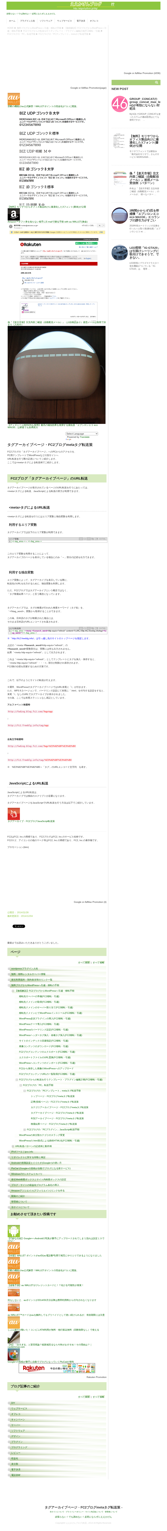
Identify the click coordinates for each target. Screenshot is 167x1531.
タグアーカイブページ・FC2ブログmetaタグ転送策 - (83, 1507)
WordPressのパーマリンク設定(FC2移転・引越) (43, 1029)
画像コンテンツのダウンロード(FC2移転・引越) (43, 1046)
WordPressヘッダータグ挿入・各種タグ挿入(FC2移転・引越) (50, 1035)
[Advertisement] (56, 61)
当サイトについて (20, 1207)
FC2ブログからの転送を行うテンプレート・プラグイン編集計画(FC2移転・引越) (61, 31)
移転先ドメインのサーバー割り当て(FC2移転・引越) (46, 1007)
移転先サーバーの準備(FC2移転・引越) (39, 996)
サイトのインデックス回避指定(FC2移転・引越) (43, 1040)
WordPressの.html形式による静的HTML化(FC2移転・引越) (49, 1140)
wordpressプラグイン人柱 (24, 968)
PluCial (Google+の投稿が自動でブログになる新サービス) (41, 1168)
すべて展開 (84, 962)
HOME (10, 28)
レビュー (15, 1453)
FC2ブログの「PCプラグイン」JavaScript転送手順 (53, 1129)
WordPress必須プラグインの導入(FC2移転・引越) (45, 1018)
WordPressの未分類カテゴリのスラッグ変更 (42, 1135)
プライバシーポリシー (75, 1512)
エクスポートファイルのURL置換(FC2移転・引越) (45, 1057)
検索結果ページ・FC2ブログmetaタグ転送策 (54, 1124)
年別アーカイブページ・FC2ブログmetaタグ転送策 (57, 1118)
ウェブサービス (64, 21)
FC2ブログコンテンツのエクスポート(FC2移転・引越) (47, 1051)
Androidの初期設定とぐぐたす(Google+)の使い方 (36, 1162)
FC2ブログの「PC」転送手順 (21, 34)
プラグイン (17, 1441)
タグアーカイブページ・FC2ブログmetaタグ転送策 (57, 1113)
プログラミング (19, 1447)
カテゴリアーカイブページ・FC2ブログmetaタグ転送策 (59, 1107)
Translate (85, 437)
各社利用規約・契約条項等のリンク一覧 (31, 979)
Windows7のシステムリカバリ (26, 1174)
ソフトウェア (46, 21)
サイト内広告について (94, 1512)
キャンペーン (18, 1419)
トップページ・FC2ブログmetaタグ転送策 (53, 1096)
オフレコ (94, 21)
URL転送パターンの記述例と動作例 (33, 1146)
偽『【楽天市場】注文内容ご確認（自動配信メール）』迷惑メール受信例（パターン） (144, 178)
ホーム (12, 21)
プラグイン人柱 (27, 21)
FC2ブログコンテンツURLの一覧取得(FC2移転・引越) (47, 1074)
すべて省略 (98, 962)
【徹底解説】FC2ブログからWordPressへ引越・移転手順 (44, 990)
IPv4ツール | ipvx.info (22, 1151)
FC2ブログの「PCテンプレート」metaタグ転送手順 (63, 34)
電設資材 (15, 1475)
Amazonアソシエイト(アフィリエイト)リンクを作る (38, 1190)
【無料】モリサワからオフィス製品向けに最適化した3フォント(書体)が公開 (144, 140)
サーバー (15, 1425)
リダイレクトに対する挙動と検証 (28, 1157)
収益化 (14, 1458)
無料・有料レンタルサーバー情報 (28, 974)
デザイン (15, 1436)
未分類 (14, 1464)
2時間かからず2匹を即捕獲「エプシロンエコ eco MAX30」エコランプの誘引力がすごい (144, 215)
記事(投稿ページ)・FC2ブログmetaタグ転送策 (55, 1101)
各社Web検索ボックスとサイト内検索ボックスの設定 (38, 1179)
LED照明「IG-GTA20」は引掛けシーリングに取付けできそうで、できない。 (144, 252)
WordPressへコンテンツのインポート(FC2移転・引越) (47, 1063)
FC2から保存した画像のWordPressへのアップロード (46, 1068)
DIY (13, 1403)
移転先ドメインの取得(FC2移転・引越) (39, 1002)
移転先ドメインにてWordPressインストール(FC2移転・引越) (50, 1013)
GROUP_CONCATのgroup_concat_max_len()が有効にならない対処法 (144, 103)
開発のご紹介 (18, 1196)
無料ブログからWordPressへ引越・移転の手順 (39, 28)
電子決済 (81, 21)
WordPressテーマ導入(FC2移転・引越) (39, 1024)
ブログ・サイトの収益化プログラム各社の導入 (35, 1185)
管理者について (19, 1201)
